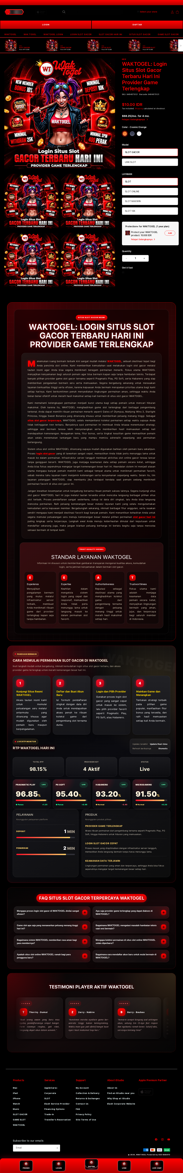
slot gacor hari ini (144, 517)
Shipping (139, 109)
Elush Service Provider (57, 1104)
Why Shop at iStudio (118, 1098)
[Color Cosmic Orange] (125, 134)
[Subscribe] (57, 1148)
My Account (82, 1088)
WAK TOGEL (30, 34)
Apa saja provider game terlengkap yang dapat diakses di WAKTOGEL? (124, 912)
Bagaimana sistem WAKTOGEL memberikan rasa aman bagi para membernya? (47, 941)
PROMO (26, 1168)
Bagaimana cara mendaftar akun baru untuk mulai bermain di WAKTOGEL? (126, 956)
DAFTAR (137, 24)
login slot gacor (45, 453)
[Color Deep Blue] (132, 133)
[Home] (14, 12)
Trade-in (49, 1114)
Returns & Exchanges (88, 1098)
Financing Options (54, 1109)
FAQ (78, 1109)
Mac (15, 1088)
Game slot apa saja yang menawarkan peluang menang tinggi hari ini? (47, 927)
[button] (10, 34)
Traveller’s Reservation (57, 1120)
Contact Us (82, 1104)
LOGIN (45, 24)
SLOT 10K (130, 211)
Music (16, 1109)
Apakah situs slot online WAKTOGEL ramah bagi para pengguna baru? (44, 956)
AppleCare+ (50, 1088)
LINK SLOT (130, 162)
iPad (15, 1093)
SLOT (128, 181)
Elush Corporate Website (121, 1104)
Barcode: (143, 94)
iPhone (16, 1098)
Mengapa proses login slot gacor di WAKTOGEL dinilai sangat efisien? (48, 912)
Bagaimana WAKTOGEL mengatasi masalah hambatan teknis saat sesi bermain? (126, 927)
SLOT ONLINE (132, 191)
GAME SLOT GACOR (168, 34)
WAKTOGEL (10, 34)
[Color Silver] (139, 133)
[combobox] (91, 11)
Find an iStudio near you (120, 1093)
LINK (124, 1168)
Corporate (50, 1093)
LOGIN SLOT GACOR (81, 34)
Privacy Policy (83, 1114)
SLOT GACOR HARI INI (110, 34)
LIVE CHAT (156, 1168)
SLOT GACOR (132, 152)
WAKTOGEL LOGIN (53, 34)
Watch (16, 1104)
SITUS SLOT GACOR (140, 34)
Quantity (126, 251)
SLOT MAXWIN (133, 201)
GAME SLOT (19, 1120)
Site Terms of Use (86, 1120)
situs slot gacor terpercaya (44, 420)
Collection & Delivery (88, 1093)
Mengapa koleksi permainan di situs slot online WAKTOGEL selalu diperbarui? (125, 941)
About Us (112, 1088)
